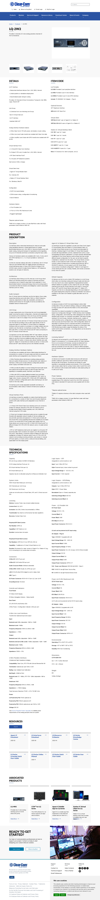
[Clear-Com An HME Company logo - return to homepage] (18, 865)
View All (16, 726)
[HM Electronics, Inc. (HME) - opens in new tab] (12, 877)
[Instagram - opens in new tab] (87, 868)
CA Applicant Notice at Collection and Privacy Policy (23, 894)
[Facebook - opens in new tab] (80, 868)
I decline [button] (63, 894)
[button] (14, 68)
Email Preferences (56, 873)
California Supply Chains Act (24, 886)
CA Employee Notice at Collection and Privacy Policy (24, 896)
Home (11, 24)
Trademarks (41, 884)
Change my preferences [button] (73, 894)
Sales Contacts (16, 849)
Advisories (12, 886)
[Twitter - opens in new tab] (85, 868)
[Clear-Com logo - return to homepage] (20, 4)
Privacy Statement (23, 884)
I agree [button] (56, 894)
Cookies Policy (33, 884)
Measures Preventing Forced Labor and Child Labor (23, 888)
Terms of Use (13, 884)
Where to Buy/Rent (33, 849)
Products (17, 24)
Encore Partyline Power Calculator (21, 710)
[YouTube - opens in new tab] (80, 871)
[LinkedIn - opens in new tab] (82, 868)
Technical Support (56, 870)
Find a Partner (69, 870)
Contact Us (54, 868)
